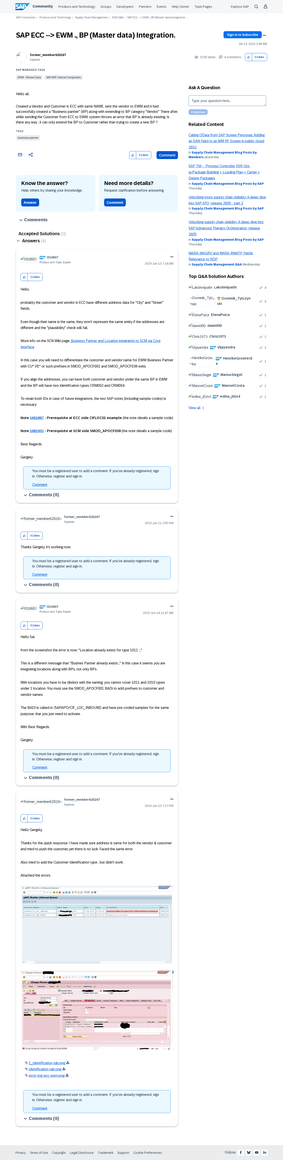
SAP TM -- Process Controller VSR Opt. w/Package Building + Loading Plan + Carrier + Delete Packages (224, 172)
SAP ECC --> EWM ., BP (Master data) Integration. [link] (156, 17)
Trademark (105, 1152)
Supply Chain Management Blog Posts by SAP (228, 183)
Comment (167, 155)
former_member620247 (48, 55)
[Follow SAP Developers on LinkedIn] (264, 1152)
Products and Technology (76, 6)
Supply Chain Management (91, 17)
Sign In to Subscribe (242, 35)
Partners (145, 6)
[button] (248, 57)
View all (195, 408)
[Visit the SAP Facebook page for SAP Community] (241, 1152)
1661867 (37, 418)
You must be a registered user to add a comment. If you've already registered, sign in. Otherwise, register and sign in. (95, 473)
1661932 (37, 431)
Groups (105, 6)
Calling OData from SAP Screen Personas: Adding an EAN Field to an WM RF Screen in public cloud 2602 (227, 141)
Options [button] (264, 35)
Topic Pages (203, 6)
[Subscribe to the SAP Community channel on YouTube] (256, 1152)
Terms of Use (39, 1152)
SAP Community (25, 17)
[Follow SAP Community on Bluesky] (248, 1152)
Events (161, 6)
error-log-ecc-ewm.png (47, 1075)
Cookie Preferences (147, 1152)
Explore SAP (240, 6)
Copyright (59, 1152)
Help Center (180, 6)
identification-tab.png (45, 1069)
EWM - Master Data (29, 77)
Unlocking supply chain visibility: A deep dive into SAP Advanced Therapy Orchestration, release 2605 (226, 228)
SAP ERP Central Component (63, 77)
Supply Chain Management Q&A (217, 264)
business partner (28, 137)
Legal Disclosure (82, 1152)
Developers (125, 6)
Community (43, 6)
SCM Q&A (117, 17)
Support (123, 1152)
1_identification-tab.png (47, 1063)
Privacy (20, 1152)
